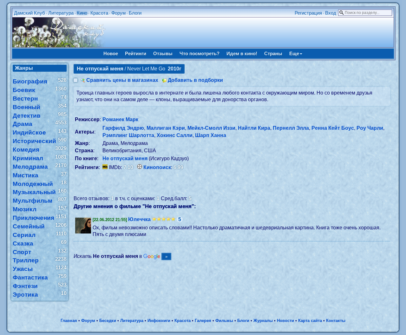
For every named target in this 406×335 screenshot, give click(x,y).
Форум (118, 13)
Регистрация (308, 13)
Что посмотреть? (199, 53)
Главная (69, 320)
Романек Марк (120, 119)
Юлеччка (139, 219)
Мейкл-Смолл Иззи (211, 128)
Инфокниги (158, 320)
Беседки (107, 320)
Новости (285, 320)
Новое (110, 53)
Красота (99, 13)
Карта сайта (310, 320)
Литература (61, 13)
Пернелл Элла (291, 128)
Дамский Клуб (29, 13)
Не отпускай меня (124, 158)
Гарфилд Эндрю (123, 128)
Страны (273, 53)
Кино (82, 13)
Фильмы (224, 320)
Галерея (203, 320)
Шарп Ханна (210, 135)
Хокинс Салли (175, 135)
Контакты (335, 320)
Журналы (263, 320)
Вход (330, 13)
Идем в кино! (241, 53)
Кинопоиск (157, 167)
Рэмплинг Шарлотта (128, 135)
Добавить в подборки (195, 80)
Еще (294, 53)
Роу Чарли (370, 128)
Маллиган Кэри (166, 128)
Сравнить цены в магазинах (122, 80)
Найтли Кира (254, 128)
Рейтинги (135, 53)
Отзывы (163, 53)
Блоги (135, 13)
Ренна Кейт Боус (332, 128)
